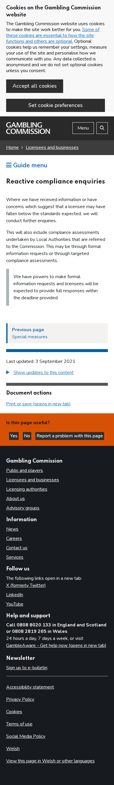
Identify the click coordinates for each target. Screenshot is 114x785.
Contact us (16, 548)
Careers (14, 538)
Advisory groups (22, 508)
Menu (83, 128)
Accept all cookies (35, 85)
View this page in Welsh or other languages (50, 761)
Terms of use (19, 724)
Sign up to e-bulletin (26, 668)
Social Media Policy (25, 736)
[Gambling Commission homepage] (28, 132)
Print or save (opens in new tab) (38, 404)
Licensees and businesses (52, 147)
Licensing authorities (26, 489)
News (12, 529)
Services (14, 557)
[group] (57, 373)
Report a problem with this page (70, 436)
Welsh (13, 748)
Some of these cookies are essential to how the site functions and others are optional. (52, 35)
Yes (14, 436)
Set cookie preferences (55, 105)
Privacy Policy (20, 699)
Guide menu (29, 165)
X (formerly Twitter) (26, 585)
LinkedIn (14, 595)
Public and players (24, 470)
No (27, 436)
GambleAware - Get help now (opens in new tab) (56, 645)
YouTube (14, 604)
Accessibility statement (30, 687)
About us (15, 498)
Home (12, 147)
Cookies (14, 711)
